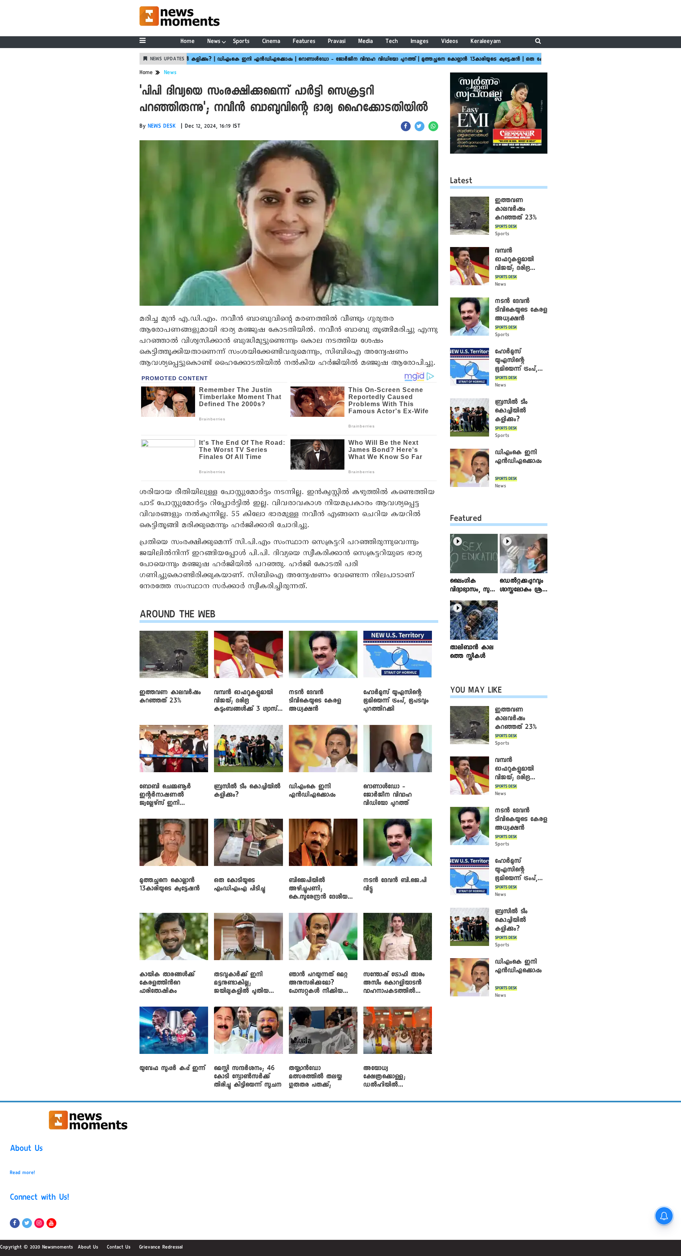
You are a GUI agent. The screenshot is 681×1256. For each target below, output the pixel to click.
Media (365, 42)
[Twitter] (27, 1223)
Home (187, 42)
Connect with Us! (39, 1198)
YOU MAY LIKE (476, 691)
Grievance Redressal (161, 1247)
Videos (449, 42)
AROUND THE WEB (178, 616)
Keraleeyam (486, 42)
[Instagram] (39, 1223)
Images (419, 42)
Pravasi (337, 42)
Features (304, 42)
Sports (241, 42)
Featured (466, 519)
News (213, 42)
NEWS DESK (162, 127)
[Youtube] (51, 1223)
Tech (391, 42)
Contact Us (118, 1247)
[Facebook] (15, 1223)
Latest (461, 182)
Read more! (22, 1173)
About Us (26, 1149)
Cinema (271, 42)
